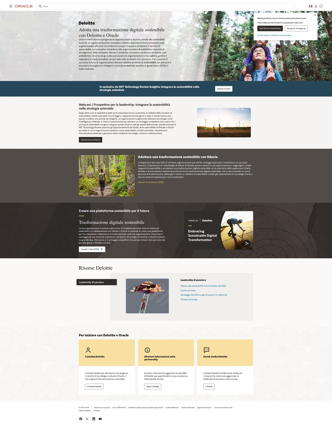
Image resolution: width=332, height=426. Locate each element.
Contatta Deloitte (94, 386)
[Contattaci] (321, 6)
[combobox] (166, 6)
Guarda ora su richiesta (90, 139)
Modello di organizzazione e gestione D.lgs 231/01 (145, 407)
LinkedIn (209, 386)
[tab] (97, 282)
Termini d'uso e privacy (102, 407)
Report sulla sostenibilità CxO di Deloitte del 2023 (203, 285)
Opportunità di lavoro (204, 407)
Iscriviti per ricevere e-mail (223, 407)
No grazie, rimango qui (296, 28)
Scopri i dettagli (152, 386)
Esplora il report (223, 88)
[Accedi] (315, 6)
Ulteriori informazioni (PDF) (151, 182)
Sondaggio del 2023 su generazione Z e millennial (204, 294)
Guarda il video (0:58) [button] (90, 249)
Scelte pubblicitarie (187, 407)
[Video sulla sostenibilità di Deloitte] (218, 230)
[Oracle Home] (24, 6)
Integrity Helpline (85, 410)
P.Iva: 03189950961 (119, 407)
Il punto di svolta (188, 290)
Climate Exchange (189, 299)
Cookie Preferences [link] (172, 407)
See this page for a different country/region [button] (274, 35)
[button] (10, 6)
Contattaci (96, 410)
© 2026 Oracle (84, 407)
